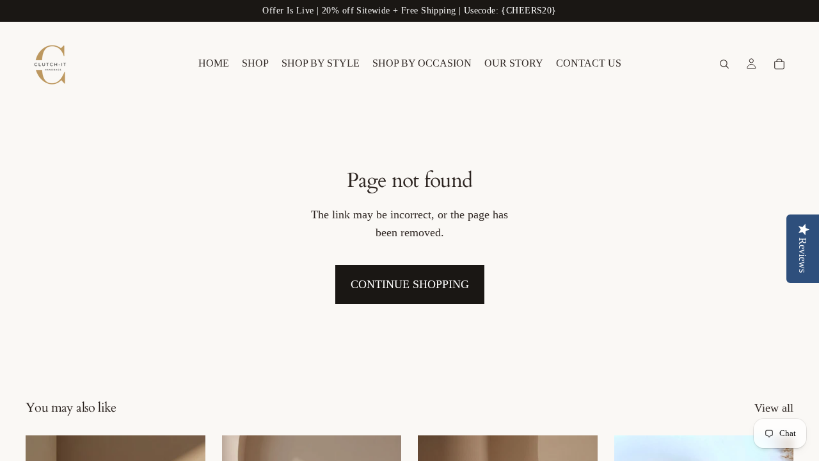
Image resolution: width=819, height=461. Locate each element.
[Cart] (779, 64)
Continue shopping (410, 284)
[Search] (724, 64)
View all (773, 407)
